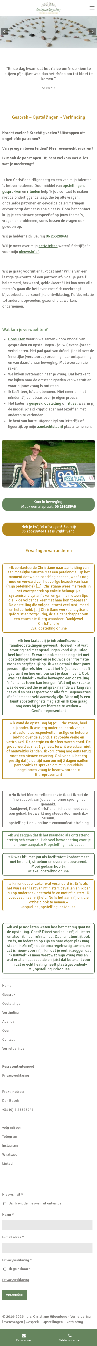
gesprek (35, 403)
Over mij (9, 1030)
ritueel (72, 403)
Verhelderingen (14, 1048)
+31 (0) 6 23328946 (18, 1109)
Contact (8, 1039)
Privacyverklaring (15, 1075)
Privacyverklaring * (17, 1260)
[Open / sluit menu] (92, 8)
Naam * (8, 1214)
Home (7, 985)
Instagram (10, 1145)
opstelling (52, 403)
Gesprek (8, 994)
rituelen (33, 191)
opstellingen (73, 185)
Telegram (9, 1136)
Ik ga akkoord (19, 1269)
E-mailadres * (13, 1237)
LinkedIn (8, 1163)
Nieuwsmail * (12, 1194)
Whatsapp (9, 1154)
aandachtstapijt (50, 426)
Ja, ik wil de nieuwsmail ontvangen (36, 1203)
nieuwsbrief (29, 251)
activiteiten (48, 246)
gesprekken (11, 191)
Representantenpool (18, 1066)
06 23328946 (56, 236)
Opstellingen (12, 1003)
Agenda (8, 1021)
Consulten (16, 339)
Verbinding (10, 1012)
